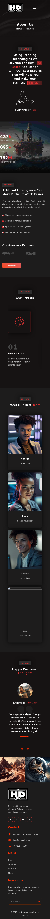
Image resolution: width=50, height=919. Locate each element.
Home (19, 29)
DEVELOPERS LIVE (7, 141)
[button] (22, 749)
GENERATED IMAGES (8, 162)
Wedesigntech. (24, 912)
